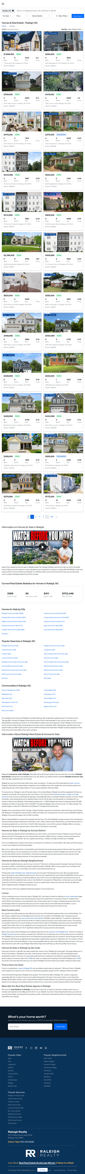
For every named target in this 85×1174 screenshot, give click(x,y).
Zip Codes (47, 678)
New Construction (14, 1105)
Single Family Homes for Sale (54, 646)
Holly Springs (12, 1080)
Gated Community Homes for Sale (14, 670)
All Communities (8, 710)
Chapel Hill (11, 1064)
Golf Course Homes (15, 1120)
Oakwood (47, 1083)
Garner (10, 1077)
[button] (3, 4)
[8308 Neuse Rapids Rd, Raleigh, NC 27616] (22, 483)
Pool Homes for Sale (51, 658)
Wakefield (47, 1086)
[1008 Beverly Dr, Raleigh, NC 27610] (63, 363)
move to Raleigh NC (25, 968)
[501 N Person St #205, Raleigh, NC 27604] (22, 282)
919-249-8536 (27, 1141)
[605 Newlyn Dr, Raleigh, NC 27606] (63, 443)
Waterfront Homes (14, 1114)
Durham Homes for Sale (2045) (55, 613)
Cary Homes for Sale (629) (53, 630)
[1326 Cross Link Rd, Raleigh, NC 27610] (63, 81)
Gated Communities (15, 1117)
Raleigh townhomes (9, 934)
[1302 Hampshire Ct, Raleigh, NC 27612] (63, 121)
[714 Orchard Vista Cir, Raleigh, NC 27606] (63, 242)
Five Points (47, 1070)
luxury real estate (72, 896)
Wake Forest (12, 1086)
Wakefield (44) (7, 694)
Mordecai (47, 1077)
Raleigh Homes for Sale (10, 646)
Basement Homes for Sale (53, 670)
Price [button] (18, 16)
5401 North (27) (7, 706)
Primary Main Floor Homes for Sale (56, 662)
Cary (9, 1061)
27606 (30, 958)
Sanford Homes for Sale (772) (12, 625)
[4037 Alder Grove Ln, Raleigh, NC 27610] (22, 81)
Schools (4, 678)
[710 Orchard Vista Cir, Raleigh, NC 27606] (22, 162)
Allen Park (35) (7, 698)
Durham (11, 1070)
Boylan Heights (49, 1061)
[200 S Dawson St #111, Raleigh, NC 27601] (22, 121)
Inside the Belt (49, 1074)
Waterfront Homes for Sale (53, 666)
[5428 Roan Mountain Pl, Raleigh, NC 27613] (22, 443)
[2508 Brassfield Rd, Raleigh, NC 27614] (22, 242)
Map (43, 1170)
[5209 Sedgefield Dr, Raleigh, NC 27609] (63, 162)
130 (51, 517)
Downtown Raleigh (50, 1067)
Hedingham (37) (49, 694)
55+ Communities (14, 1111)
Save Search (77, 16)
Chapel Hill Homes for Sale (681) (13, 630)
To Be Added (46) (50, 690)
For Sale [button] (6, 16)
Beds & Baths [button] (37, 16)
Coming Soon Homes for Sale (12, 666)
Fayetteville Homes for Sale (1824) (14, 617)
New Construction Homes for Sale (56, 654)
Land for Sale (6, 654)
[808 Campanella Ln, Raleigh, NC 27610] (63, 282)
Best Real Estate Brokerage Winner (37, 1163)
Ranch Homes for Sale (52, 674)
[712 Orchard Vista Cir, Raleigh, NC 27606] (22, 202)
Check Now (60, 1027)
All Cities (5, 634)
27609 (78, 958)
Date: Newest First (74, 29)
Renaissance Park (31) (9, 702)
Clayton (10, 1067)
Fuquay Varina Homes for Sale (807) (56, 617)
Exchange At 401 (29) (51, 702)
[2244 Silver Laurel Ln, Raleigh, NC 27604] (63, 403)
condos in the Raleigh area (58, 932)
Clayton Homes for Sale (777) (54, 621)
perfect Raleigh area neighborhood (23, 873)
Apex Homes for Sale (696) (53, 625)
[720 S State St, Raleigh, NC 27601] (63, 483)
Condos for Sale (49, 650)
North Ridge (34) (50, 698)
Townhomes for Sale (9, 650)
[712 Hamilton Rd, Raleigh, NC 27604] (22, 41)
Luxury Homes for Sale (10, 658)
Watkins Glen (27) (50, 706)
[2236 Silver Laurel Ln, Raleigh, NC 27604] (22, 363)
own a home (75, 783)
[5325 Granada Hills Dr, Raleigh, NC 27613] (63, 202)
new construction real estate (32, 918)
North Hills (47, 1080)
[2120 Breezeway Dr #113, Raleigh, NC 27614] (63, 41)
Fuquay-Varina (13, 1074)
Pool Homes (12, 1123)
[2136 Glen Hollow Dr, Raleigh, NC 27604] (63, 322)
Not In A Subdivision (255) (11, 690)
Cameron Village (49, 1064)
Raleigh (10, 1083)
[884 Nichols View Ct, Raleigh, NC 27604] (22, 403)
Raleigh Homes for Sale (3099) (12, 613)
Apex (9, 1058)
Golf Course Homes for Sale (11, 674)
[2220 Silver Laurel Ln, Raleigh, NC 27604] (22, 322)
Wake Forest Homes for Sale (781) (14, 621)
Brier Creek (48, 1058)
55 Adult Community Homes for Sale (15, 662)
